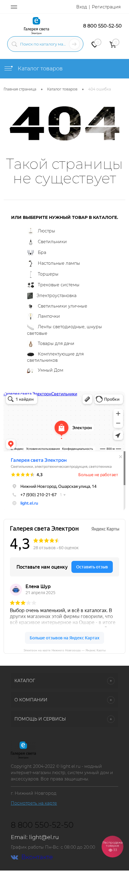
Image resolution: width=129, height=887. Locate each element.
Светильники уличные (62, 306)
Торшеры (48, 274)
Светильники (52, 241)
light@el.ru (44, 837)
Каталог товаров (39, 68)
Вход (81, 7)
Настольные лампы (59, 263)
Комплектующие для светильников (55, 357)
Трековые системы (59, 284)
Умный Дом (50, 370)
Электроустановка (56, 295)
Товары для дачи (56, 343)
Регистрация (106, 7)
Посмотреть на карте (34, 803)
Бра (42, 252)
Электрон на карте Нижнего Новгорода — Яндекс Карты (64, 650)
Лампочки (49, 316)
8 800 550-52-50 (102, 26)
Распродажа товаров (112, 846)
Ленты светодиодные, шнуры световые (64, 330)
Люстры (46, 231)
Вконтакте (37, 857)
